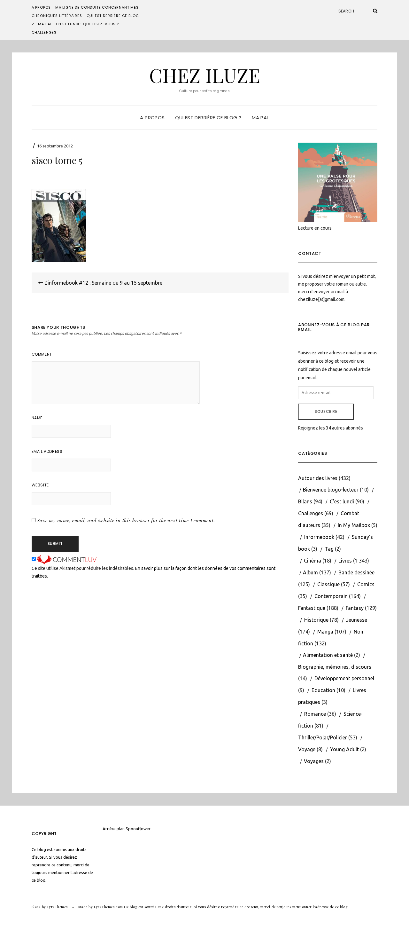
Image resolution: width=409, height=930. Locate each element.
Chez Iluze (204, 75)
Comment (42, 354)
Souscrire (326, 411)
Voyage (306, 749)
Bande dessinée (356, 572)
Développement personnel (344, 678)
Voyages (314, 761)
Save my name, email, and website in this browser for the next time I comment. (126, 520)
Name (37, 418)
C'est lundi (342, 501)
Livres (345, 561)
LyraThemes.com (108, 906)
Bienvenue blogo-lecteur (331, 490)
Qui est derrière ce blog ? (208, 117)
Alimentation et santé (328, 655)
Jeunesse (356, 620)
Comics (365, 584)
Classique (328, 584)
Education (323, 690)
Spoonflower (138, 828)
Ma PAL (45, 24)
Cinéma (312, 561)
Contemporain (331, 596)
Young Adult (344, 749)
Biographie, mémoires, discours (334, 667)
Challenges (44, 32)
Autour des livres (317, 478)
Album (310, 572)
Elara (36, 906)
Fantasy (355, 608)
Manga (325, 631)
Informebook (319, 537)
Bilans (305, 501)
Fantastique (311, 608)
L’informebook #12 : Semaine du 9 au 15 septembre (102, 283)
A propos (41, 7)
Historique (316, 620)
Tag (329, 549)
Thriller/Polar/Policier (322, 737)
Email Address (47, 451)
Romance (315, 714)
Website (40, 485)
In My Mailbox (354, 525)
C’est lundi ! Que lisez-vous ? (87, 24)
